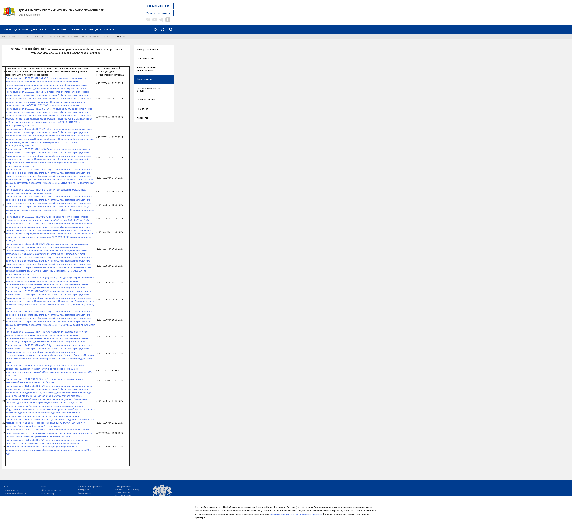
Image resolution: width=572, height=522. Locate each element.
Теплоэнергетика (146, 58)
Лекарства (142, 118)
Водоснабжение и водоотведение (146, 69)
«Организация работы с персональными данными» (295, 514)
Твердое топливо (146, 99)
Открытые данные (58, 29)
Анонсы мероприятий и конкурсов (90, 488)
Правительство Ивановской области (15, 491)
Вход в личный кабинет (158, 5)
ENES (43, 486)
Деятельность (38, 29)
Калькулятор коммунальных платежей (54, 495)
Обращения (95, 29)
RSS (6, 486)
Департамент (21, 29)
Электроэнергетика (147, 49)
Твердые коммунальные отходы (149, 89)
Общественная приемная (158, 13)
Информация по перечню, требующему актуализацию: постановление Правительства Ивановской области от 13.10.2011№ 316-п (128, 495)
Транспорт (142, 108)
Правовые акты (78, 29)
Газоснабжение (145, 79)
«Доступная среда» (51, 490)
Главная (7, 29)
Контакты (109, 29)
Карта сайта (84, 493)
